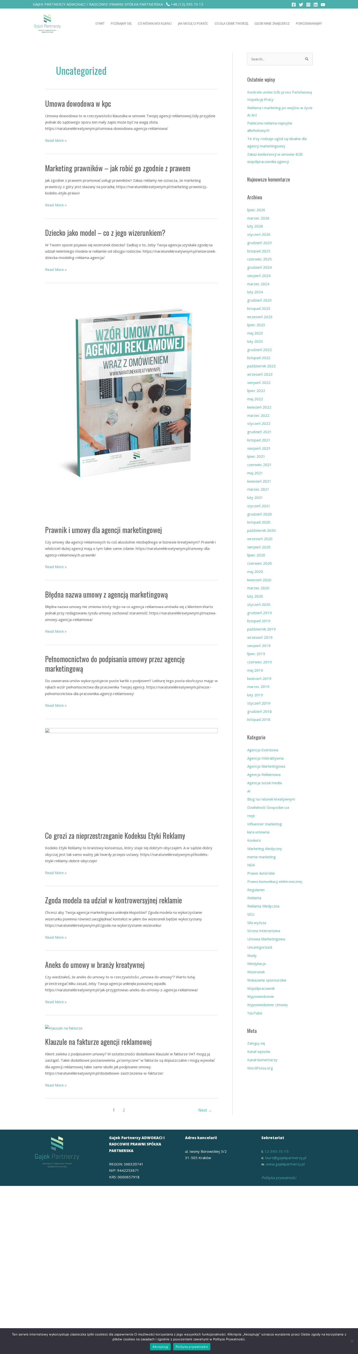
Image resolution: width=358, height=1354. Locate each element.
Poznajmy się (121, 23)
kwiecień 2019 (259, 678)
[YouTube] (323, 4)
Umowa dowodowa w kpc (78, 103)
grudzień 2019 (259, 612)
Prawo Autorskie (261, 873)
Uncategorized (259, 947)
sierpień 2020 (259, 546)
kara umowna (258, 832)
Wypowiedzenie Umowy (267, 1004)
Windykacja (256, 963)
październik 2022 (261, 365)
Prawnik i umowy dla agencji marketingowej (103, 529)
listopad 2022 (258, 357)
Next (205, 1110)
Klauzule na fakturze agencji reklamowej (98, 1041)
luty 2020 (255, 596)
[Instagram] (308, 4)
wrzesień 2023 (260, 316)
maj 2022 (255, 398)
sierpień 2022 (259, 382)
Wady (252, 955)
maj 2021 (255, 472)
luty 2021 (255, 497)
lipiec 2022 (256, 390)
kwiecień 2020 (259, 579)
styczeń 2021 (258, 505)
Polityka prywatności (278, 1177)
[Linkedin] (315, 4)
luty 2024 (255, 291)
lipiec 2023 (256, 324)
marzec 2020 (258, 587)
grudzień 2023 (259, 300)
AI (249, 791)
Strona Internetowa (263, 930)
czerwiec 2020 (259, 563)
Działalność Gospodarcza (268, 807)
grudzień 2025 (259, 242)
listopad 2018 (258, 719)
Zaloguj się (256, 1043)
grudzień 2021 (259, 431)
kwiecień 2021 (259, 481)
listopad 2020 (258, 522)
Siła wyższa (256, 922)
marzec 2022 (258, 415)
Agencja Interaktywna (265, 758)
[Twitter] (301, 4)
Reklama (254, 897)
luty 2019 (255, 694)
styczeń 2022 (258, 423)
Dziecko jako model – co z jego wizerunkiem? (105, 232)
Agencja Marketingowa (266, 766)
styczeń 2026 (258, 234)
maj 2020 (255, 571)
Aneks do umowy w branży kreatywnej (95, 964)
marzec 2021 (258, 489)
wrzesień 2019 (260, 637)
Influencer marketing (264, 823)
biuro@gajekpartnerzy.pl (285, 1157)
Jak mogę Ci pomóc (193, 23)
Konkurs (254, 840)
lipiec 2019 (256, 653)
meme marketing (261, 856)
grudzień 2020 (259, 514)
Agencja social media (264, 782)
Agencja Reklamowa (264, 774)
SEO (250, 914)
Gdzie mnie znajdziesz (272, 23)
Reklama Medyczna (263, 906)
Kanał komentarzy (262, 1059)
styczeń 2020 (258, 604)
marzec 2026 (258, 218)
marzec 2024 (258, 283)
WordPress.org (260, 1068)
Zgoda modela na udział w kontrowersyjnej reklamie (113, 900)
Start (99, 23)
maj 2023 (255, 333)
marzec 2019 (258, 686)
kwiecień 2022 (259, 407)
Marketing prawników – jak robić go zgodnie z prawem (117, 167)
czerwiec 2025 (259, 259)
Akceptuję (160, 1347)
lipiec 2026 (256, 209)
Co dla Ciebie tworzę (231, 23)
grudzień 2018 (259, 711)
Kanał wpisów (258, 1051)
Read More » (56, 140)
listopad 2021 (258, 440)
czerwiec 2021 (259, 464)
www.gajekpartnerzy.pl (285, 1164)
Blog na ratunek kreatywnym (271, 799)
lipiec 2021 (256, 456)
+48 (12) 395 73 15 (187, 4)
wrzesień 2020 (260, 538)
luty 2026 (255, 226)
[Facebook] (294, 4)
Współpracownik (261, 988)
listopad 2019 (258, 620)
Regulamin (255, 889)
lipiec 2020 (256, 555)
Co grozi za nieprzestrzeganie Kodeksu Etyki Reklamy (115, 835)
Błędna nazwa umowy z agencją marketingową (106, 594)
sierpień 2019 (259, 645)
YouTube (254, 1013)
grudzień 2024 (259, 267)
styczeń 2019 (258, 703)
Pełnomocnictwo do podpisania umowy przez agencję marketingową (115, 663)
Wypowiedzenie (260, 996)
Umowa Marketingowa (266, 938)
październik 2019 (261, 629)
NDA (251, 864)
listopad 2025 (258, 250)
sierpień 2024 (259, 275)
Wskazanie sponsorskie (266, 980)
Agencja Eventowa (262, 749)
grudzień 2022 (259, 349)
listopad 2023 (258, 308)
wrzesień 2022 (260, 374)
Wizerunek (256, 971)
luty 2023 (255, 341)
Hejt (251, 815)
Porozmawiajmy (309, 23)
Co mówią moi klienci (155, 23)
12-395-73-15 (276, 1151)
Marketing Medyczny (264, 848)
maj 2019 (255, 670)
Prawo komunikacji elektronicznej (274, 881)
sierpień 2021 (259, 448)
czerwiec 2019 (259, 661)
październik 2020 (261, 530)
